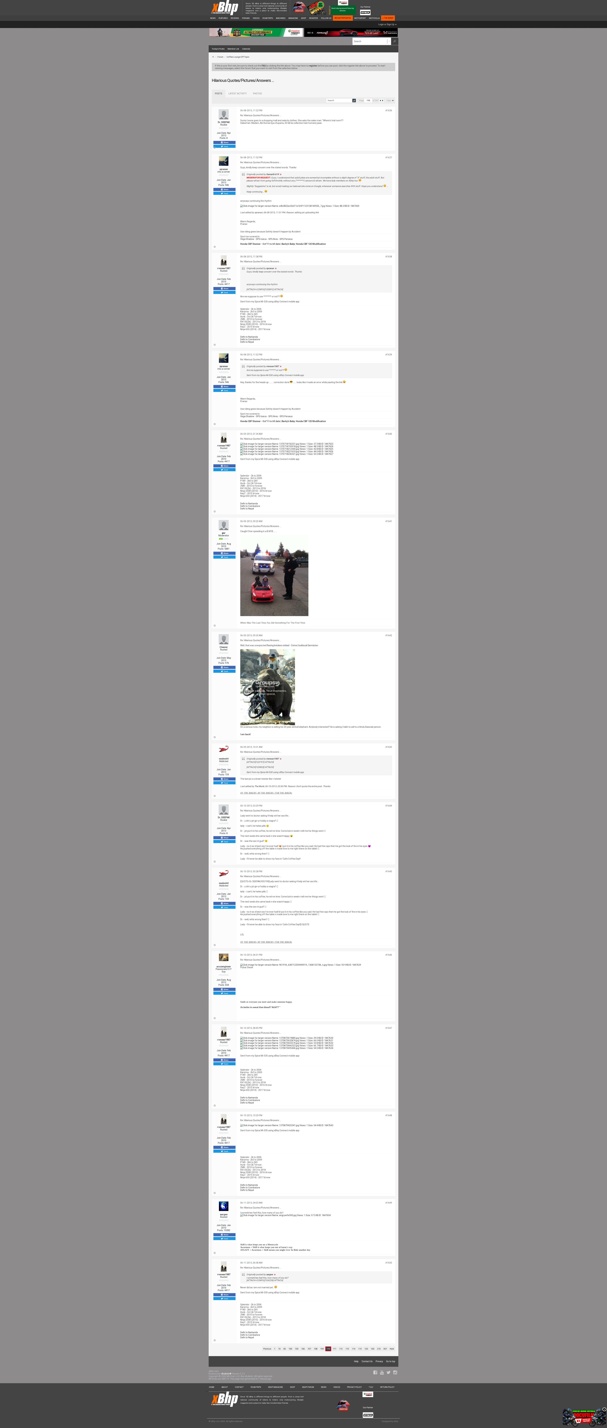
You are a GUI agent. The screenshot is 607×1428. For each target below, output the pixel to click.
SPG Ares (273, 239)
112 (341, 1349)
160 (372, 1349)
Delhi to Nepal (247, 342)
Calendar (246, 49)
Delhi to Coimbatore (250, 339)
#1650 (388, 1262)
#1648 (388, 1115)
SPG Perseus (286, 239)
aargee (223, 1214)
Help (356, 1361)
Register (313, 18)
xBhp (396, 1421)
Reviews (235, 18)
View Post (281, 174)
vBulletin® (226, 1373)
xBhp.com (215, 1421)
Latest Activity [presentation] (238, 93)
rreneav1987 (223, 268)
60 (284, 1349)
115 (360, 1349)
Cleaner (224, 647)
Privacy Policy (354, 1387)
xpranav (224, 169)
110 (328, 1349)
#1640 (388, 434)
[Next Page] (382, 100)
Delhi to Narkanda (249, 337)
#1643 (388, 747)
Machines (280, 18)
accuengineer (224, 966)
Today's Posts (218, 49)
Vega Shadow (247, 239)
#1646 (388, 955)
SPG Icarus (261, 239)
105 (296, 1349)
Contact (239, 1387)
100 (290, 1349)
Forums (246, 18)
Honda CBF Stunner (250, 244)
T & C (371, 1387)
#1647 (388, 1028)
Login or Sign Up (386, 24)
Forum (220, 57)
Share (225, 142)
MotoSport (360, 18)
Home (211, 1387)
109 (322, 1349)
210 (378, 1349)
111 (334, 1349)
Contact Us (367, 1361)
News (212, 18)
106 (303, 1349)
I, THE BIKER (388, 18)
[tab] (218, 94)
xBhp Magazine (275, 1387)
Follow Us (326, 18)
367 (385, 1349)
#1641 (388, 521)
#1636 (388, 110)
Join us (260, 13)
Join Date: (222, 133)
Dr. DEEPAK (224, 122)
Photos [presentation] (257, 93)
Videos (256, 18)
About (224, 1387)
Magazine (293, 18)
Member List (233, 49)
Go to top (390, 1361)
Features (223, 18)
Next (392, 1349)
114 (353, 1349)
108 (315, 1349)
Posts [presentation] (218, 93)
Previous (267, 1349)
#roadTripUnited (342, 18)
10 (279, 1349)
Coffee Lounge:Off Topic (238, 57)
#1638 (388, 256)
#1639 (388, 354)
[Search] (394, 41)
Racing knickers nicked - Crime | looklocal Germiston (292, 645)
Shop (303, 18)
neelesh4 (223, 758)
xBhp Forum (308, 1387)
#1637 (388, 157)
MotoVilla (374, 18)
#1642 (388, 635)
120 (366, 1349)
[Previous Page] (380, 100)
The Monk (259, 786)
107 (309, 1349)
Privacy (379, 1361)
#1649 (388, 1202)
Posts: (223, 138)
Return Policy (387, 1387)
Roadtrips (268, 18)
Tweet (225, 146)
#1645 (388, 871)
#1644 (388, 805)
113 (347, 1349)
